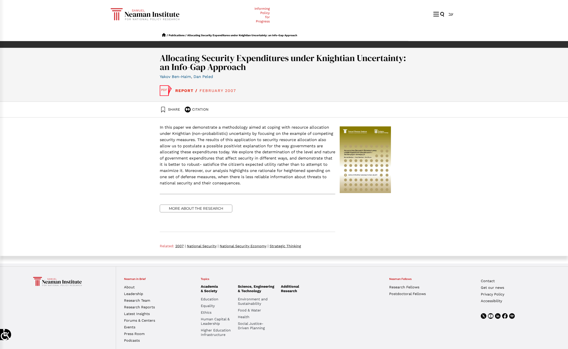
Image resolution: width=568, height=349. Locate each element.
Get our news (492, 287)
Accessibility (491, 301)
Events (129, 327)
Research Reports (139, 307)
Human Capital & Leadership (215, 321)
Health (243, 317)
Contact (488, 281)
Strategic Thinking (285, 246)
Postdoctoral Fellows (407, 294)
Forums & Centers (139, 320)
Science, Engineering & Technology (256, 288)
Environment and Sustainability (253, 301)
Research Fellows (404, 287)
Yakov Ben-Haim (175, 76)
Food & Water (249, 310)
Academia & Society (209, 288)
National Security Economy (244, 246)
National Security (203, 246)
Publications (177, 35)
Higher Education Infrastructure (216, 332)
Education (209, 299)
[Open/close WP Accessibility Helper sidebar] (5, 334)
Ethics (206, 312)
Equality (208, 306)
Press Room (134, 334)
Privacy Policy (492, 294)
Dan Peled (203, 76)
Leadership (133, 294)
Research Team (137, 300)
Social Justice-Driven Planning (251, 325)
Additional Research (290, 288)
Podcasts (132, 340)
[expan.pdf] (166, 90)
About (129, 287)
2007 (180, 246)
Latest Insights (137, 314)
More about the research (196, 208)
